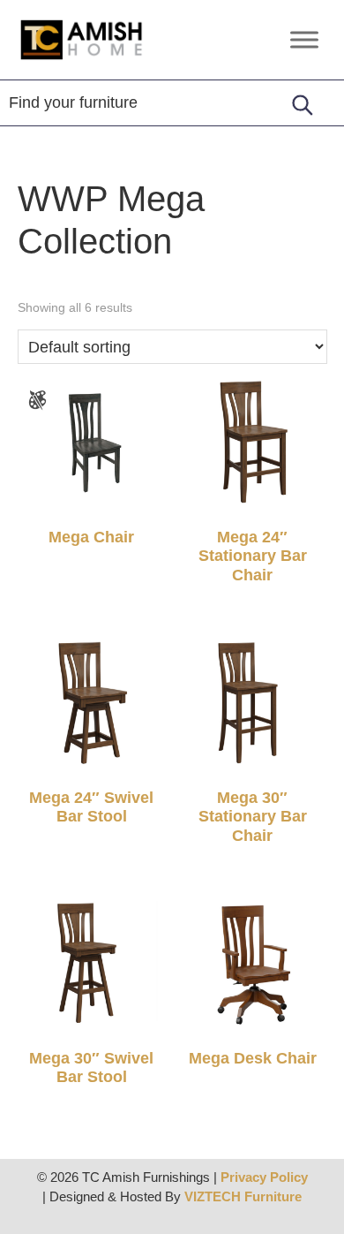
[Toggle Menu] (304, 39)
